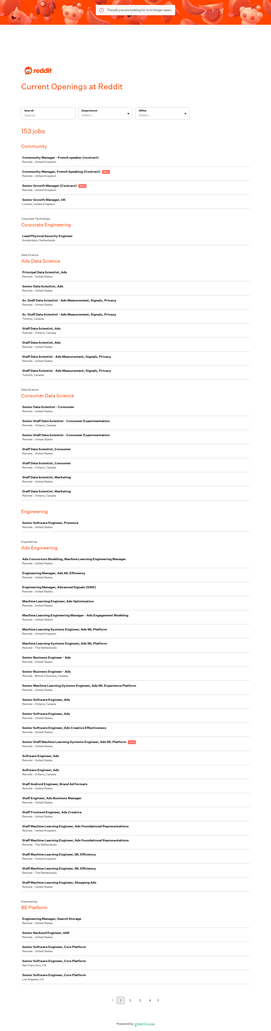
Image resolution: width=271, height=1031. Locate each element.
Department (89, 110)
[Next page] (158, 1000)
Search (29, 110)
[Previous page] (112, 1000)
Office (142, 110)
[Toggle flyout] (128, 113)
